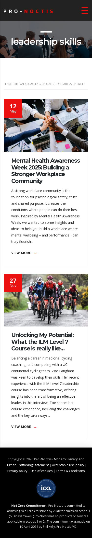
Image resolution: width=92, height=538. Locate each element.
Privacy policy (17, 471)
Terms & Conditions (70, 471)
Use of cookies (42, 471)
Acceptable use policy (68, 465)
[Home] (28, 10)
